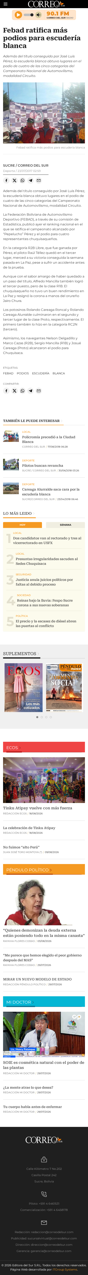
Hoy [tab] (22, 524)
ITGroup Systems (65, 1269)
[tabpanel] (23, 687)
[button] (44, 113)
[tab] (37, 717)
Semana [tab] (65, 524)
